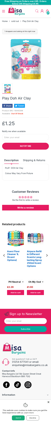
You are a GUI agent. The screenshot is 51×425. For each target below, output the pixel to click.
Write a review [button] (25, 207)
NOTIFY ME (25, 146)
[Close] (48, 402)
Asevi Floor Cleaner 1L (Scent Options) (13, 255)
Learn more (29, 412)
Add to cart (16, 292)
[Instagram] (28, 385)
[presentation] (4, 255)
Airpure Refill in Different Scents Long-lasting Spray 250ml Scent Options (34, 258)
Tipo (40, 298)
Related (45, 298)
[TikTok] (17, 385)
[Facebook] (6, 384)
